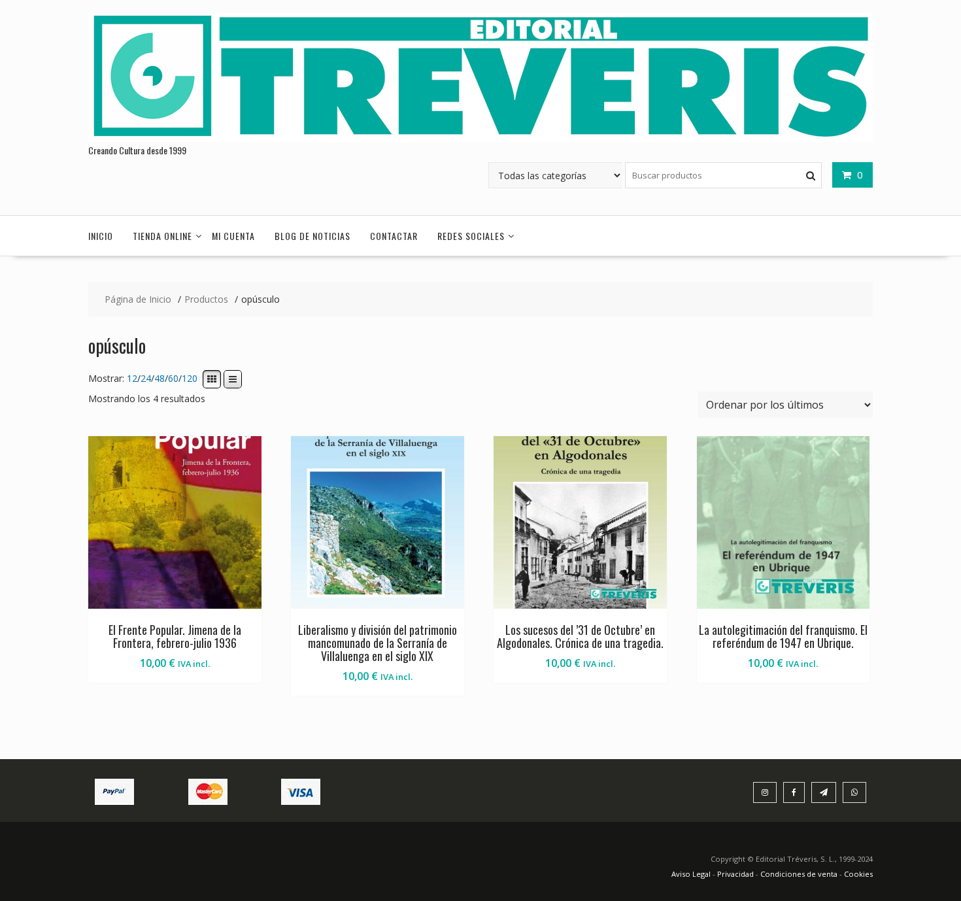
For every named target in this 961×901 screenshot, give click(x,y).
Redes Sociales (471, 236)
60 (173, 378)
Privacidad (735, 874)
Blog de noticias (312, 236)
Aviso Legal (692, 874)
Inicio (100, 236)
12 (132, 378)
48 (159, 378)
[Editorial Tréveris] (480, 138)
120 (189, 378)
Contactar (394, 236)
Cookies (858, 874)
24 (146, 378)
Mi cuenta (233, 236)
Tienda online (162, 236)
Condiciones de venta (798, 874)
